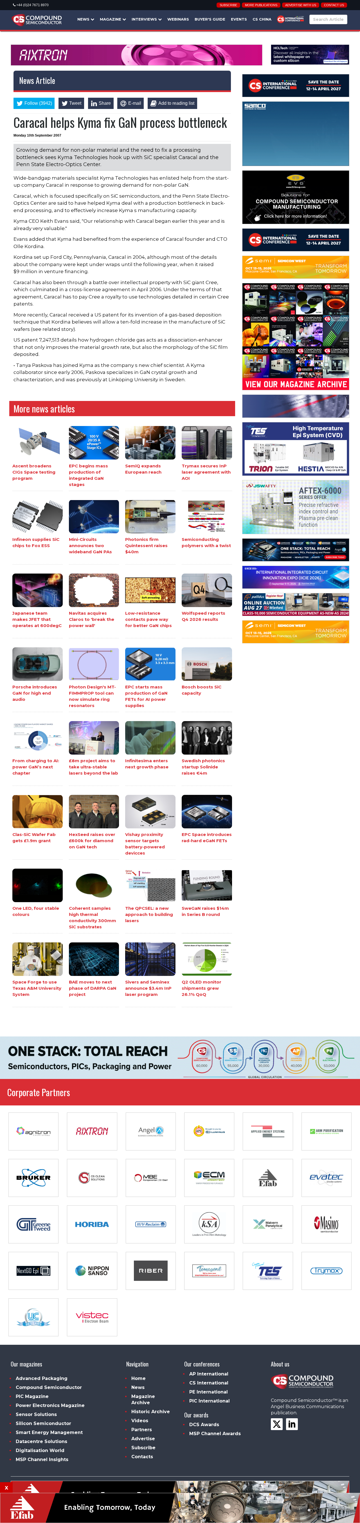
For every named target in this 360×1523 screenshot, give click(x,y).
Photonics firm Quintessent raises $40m (146, 545)
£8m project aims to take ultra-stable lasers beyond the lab (93, 767)
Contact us (334, 5)
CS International (208, 1383)
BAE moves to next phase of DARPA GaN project (92, 988)
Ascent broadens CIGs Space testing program (33, 472)
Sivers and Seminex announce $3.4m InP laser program (148, 988)
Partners (141, 1429)
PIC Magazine (32, 1396)
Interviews (145, 19)
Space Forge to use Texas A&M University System (36, 988)
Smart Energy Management (49, 1432)
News (84, 19)
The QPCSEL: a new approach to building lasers (149, 914)
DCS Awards (204, 1424)
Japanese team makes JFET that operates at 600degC (37, 619)
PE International (208, 1392)
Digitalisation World (40, 1450)
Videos (139, 1420)
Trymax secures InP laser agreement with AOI (206, 472)
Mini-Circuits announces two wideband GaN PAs (90, 545)
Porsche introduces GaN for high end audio (34, 693)
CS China (262, 19)
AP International (208, 1374)
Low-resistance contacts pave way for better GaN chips (148, 619)
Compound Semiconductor (49, 1387)
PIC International (209, 1401)
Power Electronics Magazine (50, 1405)
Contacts (142, 1456)
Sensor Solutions (36, 1414)
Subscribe (228, 5)
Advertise (143, 1438)
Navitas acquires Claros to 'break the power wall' (91, 619)
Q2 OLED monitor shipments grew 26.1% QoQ (201, 988)
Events (239, 19)
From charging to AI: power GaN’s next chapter (35, 767)
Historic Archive (150, 1411)
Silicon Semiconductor (43, 1423)
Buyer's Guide (210, 19)
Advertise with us (300, 5)
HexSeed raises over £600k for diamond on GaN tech (92, 840)
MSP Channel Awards (215, 1433)
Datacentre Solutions (41, 1441)
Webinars (178, 19)
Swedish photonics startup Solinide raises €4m (203, 767)
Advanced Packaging (42, 1378)
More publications (261, 5)
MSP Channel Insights (42, 1459)
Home (138, 1378)
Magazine (111, 19)
